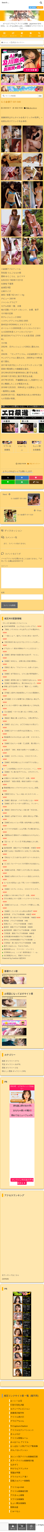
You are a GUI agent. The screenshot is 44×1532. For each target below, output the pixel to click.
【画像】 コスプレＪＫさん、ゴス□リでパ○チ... (21, 756)
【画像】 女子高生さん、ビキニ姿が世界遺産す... (21, 674)
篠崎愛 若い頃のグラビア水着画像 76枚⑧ (20, 917)
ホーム (5, 42)
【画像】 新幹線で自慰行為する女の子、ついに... (21, 655)
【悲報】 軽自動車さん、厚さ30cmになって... (20, 683)
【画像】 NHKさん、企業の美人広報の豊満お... (20, 661)
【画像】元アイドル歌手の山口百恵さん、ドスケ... (22, 731)
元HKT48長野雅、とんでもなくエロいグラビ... (20, 626)
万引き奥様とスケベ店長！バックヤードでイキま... (22, 898)
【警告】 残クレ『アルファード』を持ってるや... (21, 667)
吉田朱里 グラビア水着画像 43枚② (17, 914)
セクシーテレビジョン (20, 1408)
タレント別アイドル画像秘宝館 (24, 1456)
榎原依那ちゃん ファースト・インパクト (19, 949)
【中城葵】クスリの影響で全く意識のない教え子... (22, 699)
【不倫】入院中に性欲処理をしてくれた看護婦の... (22, 693)
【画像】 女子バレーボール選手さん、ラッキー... (21, 803)
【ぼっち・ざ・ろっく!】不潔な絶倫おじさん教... (21, 841)
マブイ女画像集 (17, 1499)
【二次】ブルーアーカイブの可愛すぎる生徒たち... (22, 864)
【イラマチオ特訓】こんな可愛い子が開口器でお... (22, 829)
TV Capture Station (19, 1426)
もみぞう (14, 1464)
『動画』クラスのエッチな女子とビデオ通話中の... (22, 629)
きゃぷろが (15, 1434)
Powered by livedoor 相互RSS (14, 958)
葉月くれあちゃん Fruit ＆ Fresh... (16, 946)
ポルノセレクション (19, 1450)
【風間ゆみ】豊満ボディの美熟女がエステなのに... (22, 835)
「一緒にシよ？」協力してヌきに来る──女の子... (21, 636)
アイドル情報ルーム (19, 1438)
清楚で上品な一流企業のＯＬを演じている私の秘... (22, 851)
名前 (3, 592)
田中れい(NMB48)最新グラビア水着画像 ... (19, 940)
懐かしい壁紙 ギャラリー (14, 1071)
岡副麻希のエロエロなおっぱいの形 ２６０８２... (22, 737)
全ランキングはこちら (10, 1275)
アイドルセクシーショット (22, 1430)
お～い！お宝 (16, 1400)
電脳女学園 (15, 1472)
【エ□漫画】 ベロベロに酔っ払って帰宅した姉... (21, 712)
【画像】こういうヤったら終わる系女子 (18, 911)
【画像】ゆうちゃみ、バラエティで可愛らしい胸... (22, 905)
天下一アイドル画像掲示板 (22, 1460)
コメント (4, 566)
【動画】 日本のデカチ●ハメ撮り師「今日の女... (21, 810)
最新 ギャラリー (10, 1061)
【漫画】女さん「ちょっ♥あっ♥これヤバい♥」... (21, 794)
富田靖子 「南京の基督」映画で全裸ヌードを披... (21, 781)
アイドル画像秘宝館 (19, 1491)
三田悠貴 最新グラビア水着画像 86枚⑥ (19, 933)
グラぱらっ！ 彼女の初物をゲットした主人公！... (21, 648)
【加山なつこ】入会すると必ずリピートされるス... (22, 857)
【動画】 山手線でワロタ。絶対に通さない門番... (21, 816)
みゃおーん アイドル (19, 1442)
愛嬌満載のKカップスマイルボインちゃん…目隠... (21, 788)
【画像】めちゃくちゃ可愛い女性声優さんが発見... (22, 822)
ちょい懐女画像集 (18, 1503)
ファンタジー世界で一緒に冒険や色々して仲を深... (22, 705)
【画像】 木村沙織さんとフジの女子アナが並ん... (21, 762)
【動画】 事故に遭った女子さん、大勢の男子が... (21, 718)
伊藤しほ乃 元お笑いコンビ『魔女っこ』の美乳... (21, 686)
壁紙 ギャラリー (10, 1068)
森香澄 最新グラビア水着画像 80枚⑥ (18, 927)
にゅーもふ (15, 1511)
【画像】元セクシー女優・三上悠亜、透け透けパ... (22, 743)
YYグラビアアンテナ (19, 1468)
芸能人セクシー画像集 (20, 1480)
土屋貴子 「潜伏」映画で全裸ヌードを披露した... (21, 750)
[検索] (41, 3)
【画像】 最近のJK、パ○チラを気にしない (19, 800)
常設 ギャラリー (18, 42)
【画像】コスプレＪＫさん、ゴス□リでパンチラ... (21, 889)
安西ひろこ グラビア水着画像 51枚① (18, 924)
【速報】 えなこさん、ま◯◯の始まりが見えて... (21, 724)
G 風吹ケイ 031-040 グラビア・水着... (17, 778)
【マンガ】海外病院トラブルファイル (14, 623)
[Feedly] (22, 482)
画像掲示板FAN (17, 1412)
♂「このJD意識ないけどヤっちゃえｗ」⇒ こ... (20, 769)
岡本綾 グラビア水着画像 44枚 (16, 921)
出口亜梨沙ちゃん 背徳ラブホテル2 (17, 955)
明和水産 (14, 1507)
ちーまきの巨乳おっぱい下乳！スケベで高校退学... (22, 883)
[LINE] (8, 482)
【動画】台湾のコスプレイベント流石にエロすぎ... (22, 876)
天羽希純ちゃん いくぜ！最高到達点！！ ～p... (21, 952)
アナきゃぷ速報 (17, 1495)
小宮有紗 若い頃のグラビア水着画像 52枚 (20, 943)
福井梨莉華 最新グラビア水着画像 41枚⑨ (20, 848)
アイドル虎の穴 (17, 1416)
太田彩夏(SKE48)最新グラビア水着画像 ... (19, 936)
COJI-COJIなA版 (17, 1404)
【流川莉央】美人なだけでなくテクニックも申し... (22, 642)
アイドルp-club (17, 1487)
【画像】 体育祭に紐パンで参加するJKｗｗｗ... (20, 680)
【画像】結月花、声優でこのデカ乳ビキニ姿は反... (22, 870)
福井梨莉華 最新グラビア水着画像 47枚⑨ (20, 930)
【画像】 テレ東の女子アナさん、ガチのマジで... (21, 772)
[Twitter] (8, 478)
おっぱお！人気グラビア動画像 (24, 1446)
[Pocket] (36, 478)
